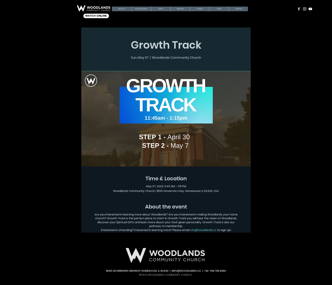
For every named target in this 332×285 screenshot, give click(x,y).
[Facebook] (299, 9)
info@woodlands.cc (203, 230)
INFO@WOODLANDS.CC (186, 271)
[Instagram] (304, 9)
